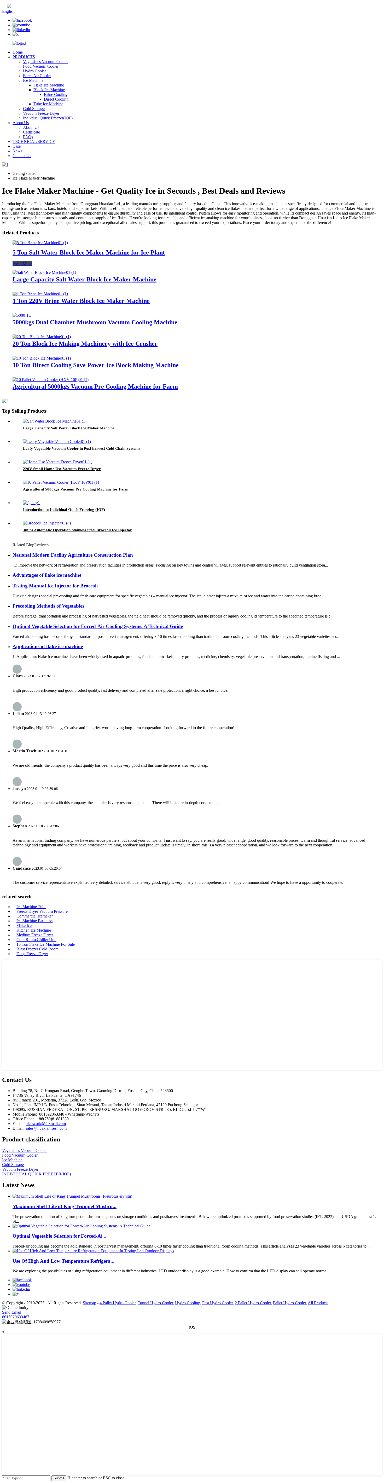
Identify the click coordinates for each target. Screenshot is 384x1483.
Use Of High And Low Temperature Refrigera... (63, 1261)
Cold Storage (34, 108)
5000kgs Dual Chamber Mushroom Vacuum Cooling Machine (95, 322)
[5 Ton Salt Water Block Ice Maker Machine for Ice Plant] (40, 242)
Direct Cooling (56, 99)
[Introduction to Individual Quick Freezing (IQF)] (31, 502)
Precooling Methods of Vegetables (48, 606)
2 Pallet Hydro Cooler (253, 1303)
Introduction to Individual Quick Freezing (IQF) (64, 509)
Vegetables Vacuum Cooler (45, 61)
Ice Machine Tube (31, 906)
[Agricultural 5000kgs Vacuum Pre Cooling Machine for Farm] (51, 379)
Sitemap (89, 1303)
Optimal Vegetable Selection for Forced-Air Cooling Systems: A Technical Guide (98, 626)
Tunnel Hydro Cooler (155, 1303)
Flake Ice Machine (48, 85)
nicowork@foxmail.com (46, 1123)
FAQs (28, 137)
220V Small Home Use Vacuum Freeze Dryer (62, 469)
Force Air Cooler (37, 75)
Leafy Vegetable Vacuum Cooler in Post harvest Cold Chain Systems (81, 448)
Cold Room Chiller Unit (36, 939)
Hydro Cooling (187, 1303)
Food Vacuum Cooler (41, 66)
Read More (22, 263)
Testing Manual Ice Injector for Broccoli (55, 585)
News (17, 151)
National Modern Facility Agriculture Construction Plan (73, 555)
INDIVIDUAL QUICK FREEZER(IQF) (36, 1174)
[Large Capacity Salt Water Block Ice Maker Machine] (44, 272)
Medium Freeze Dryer (34, 935)
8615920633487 (15, 1317)
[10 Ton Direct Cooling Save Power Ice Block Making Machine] (42, 358)
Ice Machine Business (34, 921)
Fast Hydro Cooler (217, 1303)
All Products (318, 1303)
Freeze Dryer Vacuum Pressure (42, 911)
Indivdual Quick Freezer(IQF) (48, 118)
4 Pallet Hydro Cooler (118, 1303)
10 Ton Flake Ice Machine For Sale (45, 944)
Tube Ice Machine (48, 104)
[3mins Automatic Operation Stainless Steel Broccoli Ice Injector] (47, 523)
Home (18, 52)
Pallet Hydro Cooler (289, 1303)
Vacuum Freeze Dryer (41, 113)
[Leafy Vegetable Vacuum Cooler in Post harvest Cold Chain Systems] (57, 441)
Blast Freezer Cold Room (37, 949)
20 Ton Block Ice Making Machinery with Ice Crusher (85, 343)
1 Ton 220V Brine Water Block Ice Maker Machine (81, 300)
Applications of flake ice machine (48, 646)
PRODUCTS (24, 57)
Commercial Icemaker (34, 916)
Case (17, 146)
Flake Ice (24, 925)
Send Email (11, 1312)
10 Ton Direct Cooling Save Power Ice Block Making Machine (96, 365)
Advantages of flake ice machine (47, 575)
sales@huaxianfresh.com (46, 1128)
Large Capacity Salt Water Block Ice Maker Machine (84, 279)
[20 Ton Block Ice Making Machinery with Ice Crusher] (42, 336)
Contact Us (22, 155)
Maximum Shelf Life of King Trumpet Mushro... (65, 1206)
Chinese (18, 6)
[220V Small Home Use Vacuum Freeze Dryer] (57, 462)
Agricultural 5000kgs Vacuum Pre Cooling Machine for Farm (95, 386)
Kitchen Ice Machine (33, 930)
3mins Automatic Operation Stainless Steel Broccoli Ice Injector (77, 530)
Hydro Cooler (34, 71)
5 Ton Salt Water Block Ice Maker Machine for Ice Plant (89, 252)
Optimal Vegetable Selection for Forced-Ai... (59, 1236)
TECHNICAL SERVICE (34, 141)
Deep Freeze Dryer (32, 953)
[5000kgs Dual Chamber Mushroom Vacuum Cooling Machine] (22, 315)
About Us (21, 122)
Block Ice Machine (49, 90)
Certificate (31, 132)
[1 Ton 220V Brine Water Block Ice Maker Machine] (40, 294)
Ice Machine (33, 80)
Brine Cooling (55, 94)
